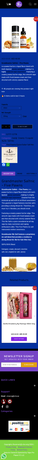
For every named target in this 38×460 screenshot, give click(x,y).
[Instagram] (7, 406)
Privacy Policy (11, 447)
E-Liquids (29, 138)
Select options (19, 339)
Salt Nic (10, 141)
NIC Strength (6, 113)
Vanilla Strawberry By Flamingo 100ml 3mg (19, 324)
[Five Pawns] (9, 155)
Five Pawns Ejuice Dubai (17, 145)
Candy (14, 138)
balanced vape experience (16, 72)
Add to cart (23, 126)
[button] (4, 35)
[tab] (8, 174)
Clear (25, 116)
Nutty (4, 141)
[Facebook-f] (2, 406)
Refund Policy (22, 450)
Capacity (5, 104)
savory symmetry (18, 69)
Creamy (21, 138)
